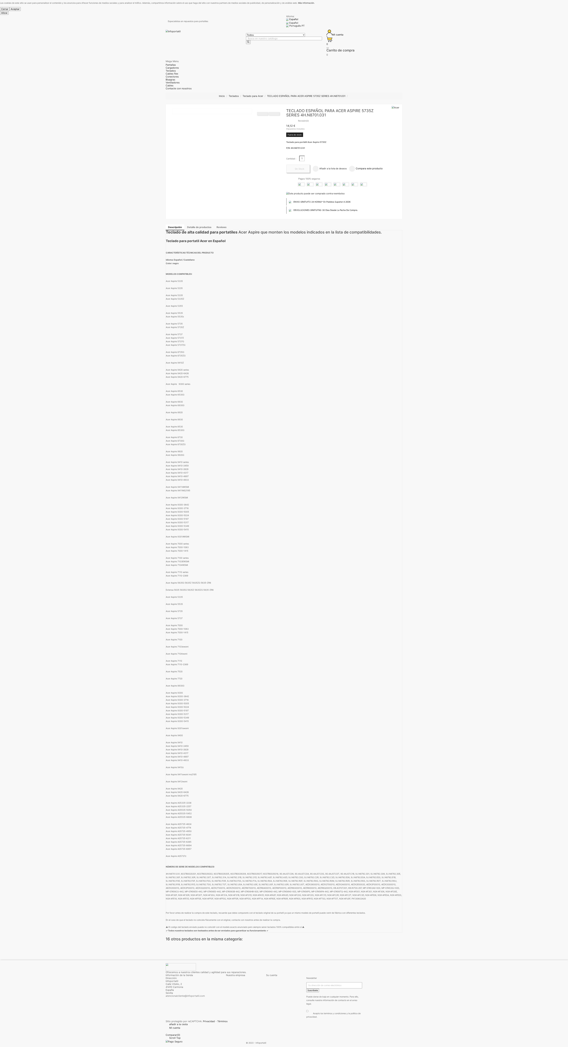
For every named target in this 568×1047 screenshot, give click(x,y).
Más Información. (306, 3)
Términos (222, 1021)
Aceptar (15, 9)
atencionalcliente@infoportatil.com (185, 995)
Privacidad (209, 1021)
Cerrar (4, 9)
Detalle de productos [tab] (199, 227)
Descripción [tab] (175, 227)
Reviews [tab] (221, 227)
